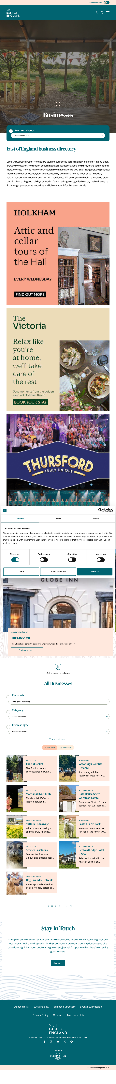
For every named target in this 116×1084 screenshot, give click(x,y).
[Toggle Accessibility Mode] (106, 2)
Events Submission (91, 1006)
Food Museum (34, 764)
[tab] (56, 657)
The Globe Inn (20, 638)
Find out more (25, 650)
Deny (21, 571)
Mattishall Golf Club (38, 794)
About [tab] (96, 518)
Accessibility (21, 1006)
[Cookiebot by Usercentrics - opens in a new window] (100, 510)
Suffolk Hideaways (37, 824)
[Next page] (66, 906)
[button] (107, 12)
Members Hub (75, 1015)
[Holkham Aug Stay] (58, 359)
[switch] (44, 559)
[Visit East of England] (13, 13)
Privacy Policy (41, 1015)
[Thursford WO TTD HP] (58, 465)
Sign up (56, 963)
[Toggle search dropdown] (102, 12)
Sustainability (41, 1006)
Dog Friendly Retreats (39, 880)
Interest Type (20, 725)
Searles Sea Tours (37, 850)
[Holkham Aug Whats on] (58, 253)
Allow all (95, 571)
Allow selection (58, 571)
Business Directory (65, 1006)
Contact (58, 1015)
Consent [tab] (20, 518)
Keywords (18, 695)
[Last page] (70, 906)
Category (17, 710)
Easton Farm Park (90, 824)
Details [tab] (58, 518)
